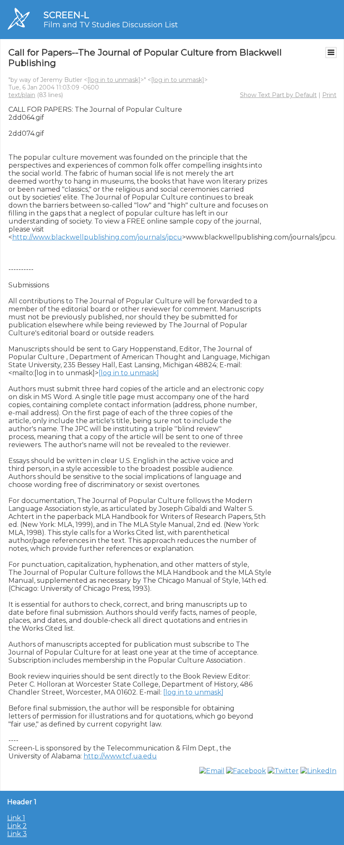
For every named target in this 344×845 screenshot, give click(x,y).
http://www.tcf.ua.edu (120, 756)
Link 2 (17, 826)
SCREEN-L (66, 15)
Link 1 (16, 818)
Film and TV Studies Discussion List (111, 24)
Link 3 (17, 834)
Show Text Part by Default (278, 95)
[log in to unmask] (114, 80)
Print (329, 95)
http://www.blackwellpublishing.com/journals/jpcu (97, 237)
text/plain (21, 95)
